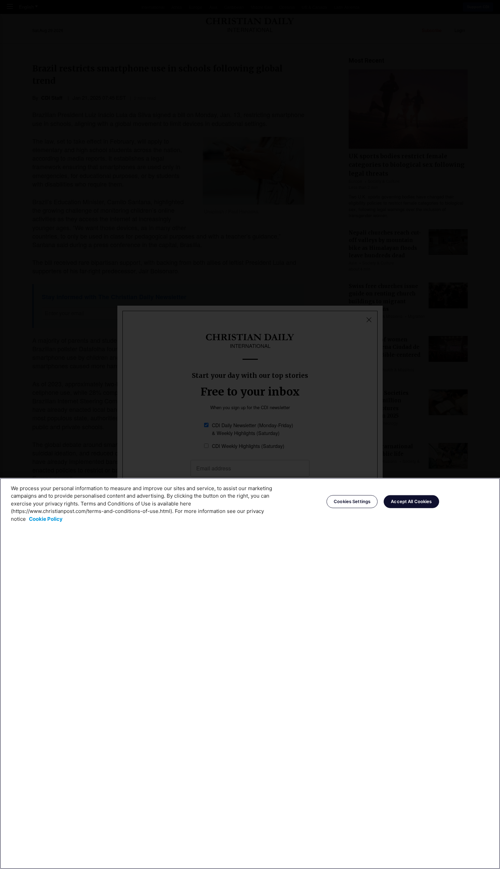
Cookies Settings (352, 501)
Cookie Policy (46, 519)
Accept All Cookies (411, 501)
